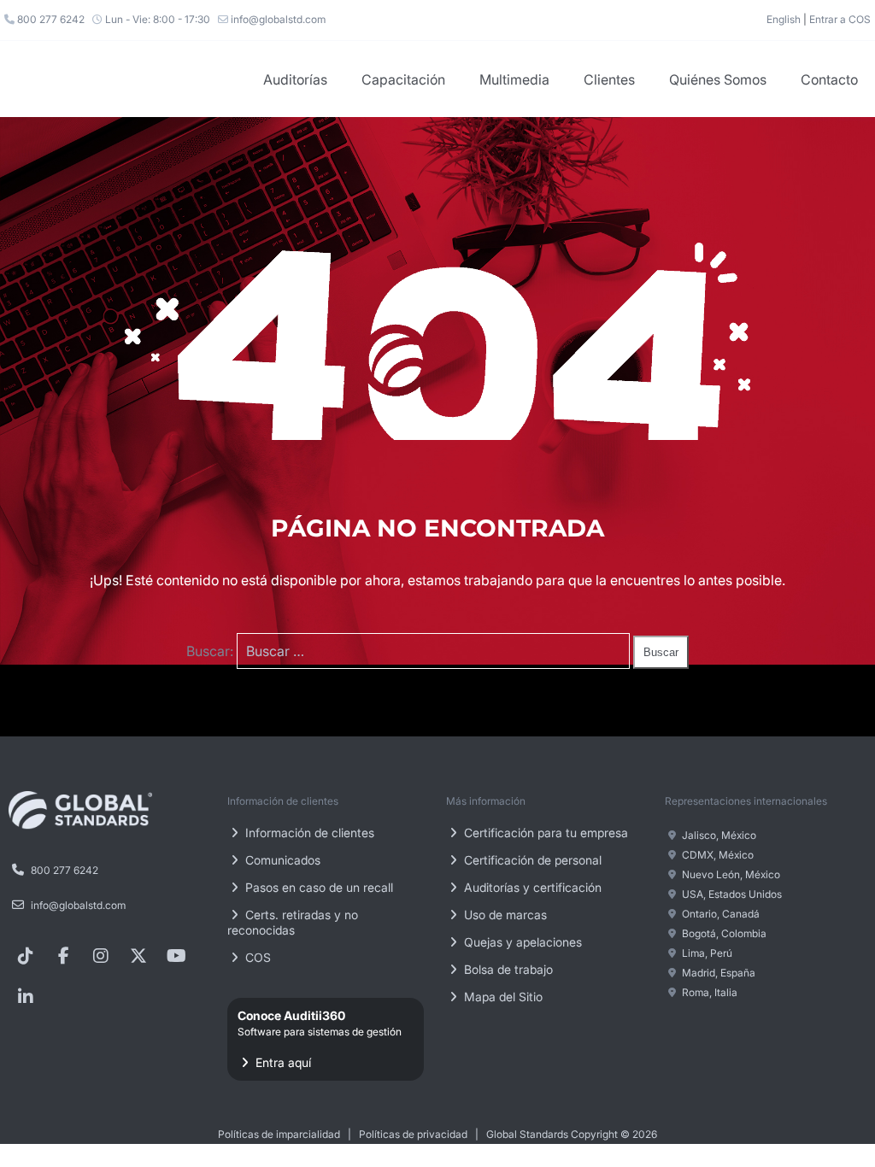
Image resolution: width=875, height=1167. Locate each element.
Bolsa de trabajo (507, 969)
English (783, 19)
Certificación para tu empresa (544, 832)
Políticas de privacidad (413, 1134)
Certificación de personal (531, 860)
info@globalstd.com (277, 19)
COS (256, 957)
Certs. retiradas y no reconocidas (292, 922)
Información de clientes (308, 832)
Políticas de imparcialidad (279, 1134)
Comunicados (281, 860)
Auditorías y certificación (531, 887)
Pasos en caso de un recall (317, 887)
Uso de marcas (504, 914)
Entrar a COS (840, 19)
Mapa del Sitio (502, 996)
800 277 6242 (50, 19)
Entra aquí (320, 1039)
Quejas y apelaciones (521, 942)
